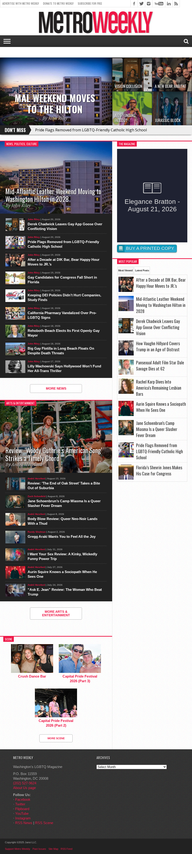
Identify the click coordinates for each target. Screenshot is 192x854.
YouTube (22, 813)
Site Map (53, 848)
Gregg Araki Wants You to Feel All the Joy (62, 536)
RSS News (23, 823)
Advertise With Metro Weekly (20, 3)
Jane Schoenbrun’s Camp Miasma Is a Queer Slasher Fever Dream (64, 503)
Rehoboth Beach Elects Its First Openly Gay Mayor (64, 333)
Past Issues (39, 848)
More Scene (56, 738)
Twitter (20, 804)
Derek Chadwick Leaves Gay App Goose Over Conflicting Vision (65, 226)
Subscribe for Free (90, 3)
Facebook (22, 799)
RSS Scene (44, 823)
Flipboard (22, 809)
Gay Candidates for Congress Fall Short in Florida (62, 279)
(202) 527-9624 (24, 783)
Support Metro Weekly (17, 848)
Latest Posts (142, 270)
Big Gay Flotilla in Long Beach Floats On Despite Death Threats (61, 350)
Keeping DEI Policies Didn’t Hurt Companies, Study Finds (64, 297)
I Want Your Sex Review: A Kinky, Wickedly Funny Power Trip (62, 556)
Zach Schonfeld (36, 496)
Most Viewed (125, 270)
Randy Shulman (37, 532)
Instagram (23, 818)
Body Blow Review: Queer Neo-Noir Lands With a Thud (62, 521)
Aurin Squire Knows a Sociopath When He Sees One (62, 574)
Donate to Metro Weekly (58, 3)
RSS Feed (66, 848)
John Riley (34, 219)
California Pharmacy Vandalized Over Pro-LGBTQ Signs (62, 315)
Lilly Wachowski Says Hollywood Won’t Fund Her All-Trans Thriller (64, 368)
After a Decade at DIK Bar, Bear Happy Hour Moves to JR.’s (64, 262)
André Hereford (36, 478)
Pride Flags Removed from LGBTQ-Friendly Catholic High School (91, 130)
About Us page (24, 788)
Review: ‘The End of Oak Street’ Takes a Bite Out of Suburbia (64, 485)
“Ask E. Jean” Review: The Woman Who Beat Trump (65, 592)
